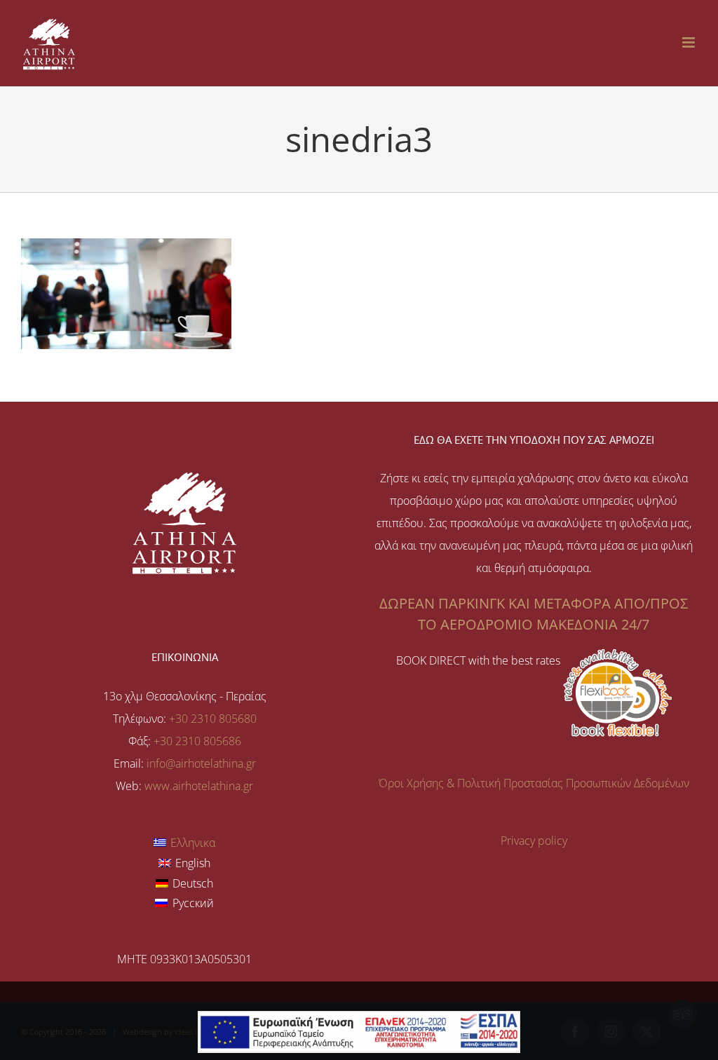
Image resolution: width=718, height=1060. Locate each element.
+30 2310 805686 (197, 741)
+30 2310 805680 (213, 718)
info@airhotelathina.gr (201, 763)
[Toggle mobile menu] (689, 42)
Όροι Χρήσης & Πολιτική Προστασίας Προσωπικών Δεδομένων (534, 783)
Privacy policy (534, 840)
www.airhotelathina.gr (198, 786)
